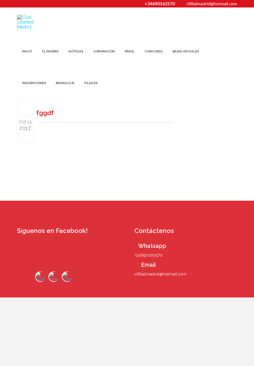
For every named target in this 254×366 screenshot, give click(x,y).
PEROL (130, 51)
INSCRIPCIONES (34, 83)
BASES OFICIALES (186, 51)
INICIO (27, 51)
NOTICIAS (75, 51)
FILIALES (91, 83)
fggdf (45, 113)
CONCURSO (154, 51)
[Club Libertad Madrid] (33, 22)
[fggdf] (25, 107)
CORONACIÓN (104, 51)
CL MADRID (50, 51)
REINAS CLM (65, 83)
